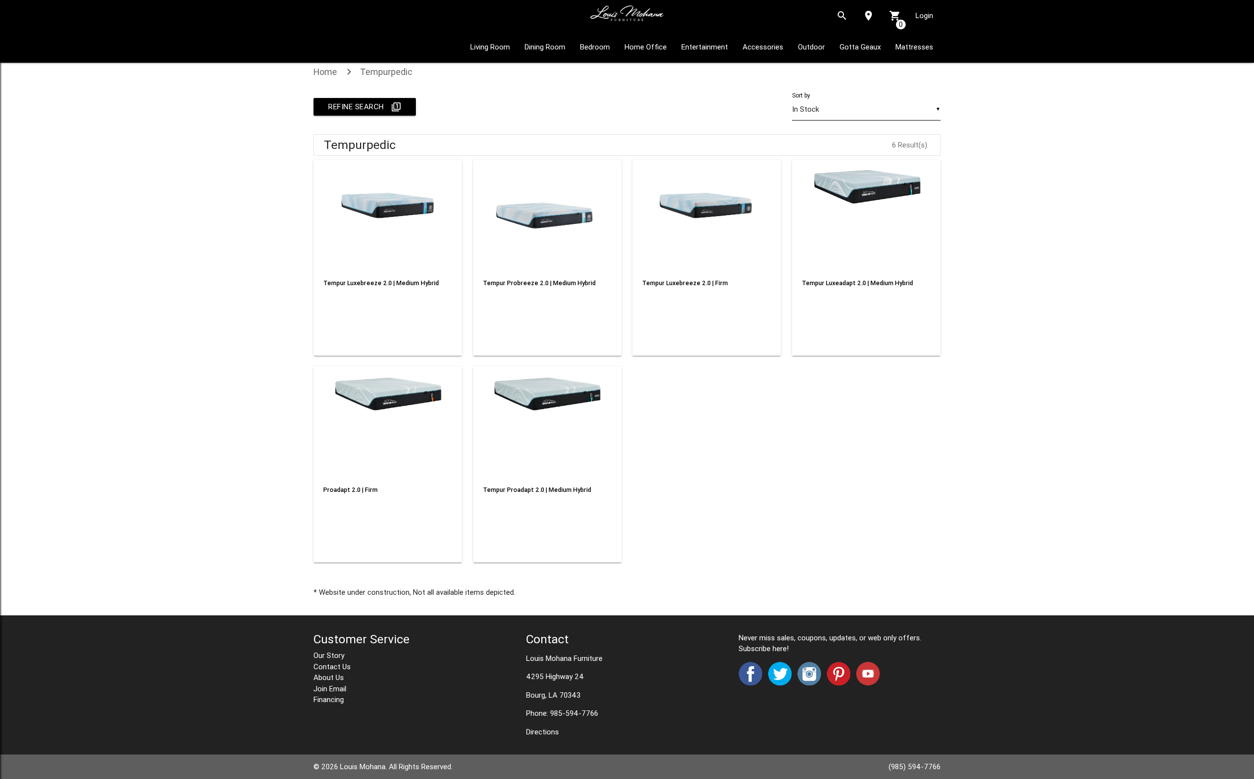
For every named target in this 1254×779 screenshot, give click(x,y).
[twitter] (780, 682)
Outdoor (811, 46)
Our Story (329, 655)
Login (924, 15)
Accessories (763, 46)
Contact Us (332, 666)
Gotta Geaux (860, 46)
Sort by (801, 95)
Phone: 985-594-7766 (562, 713)
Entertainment (704, 46)
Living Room (490, 46)
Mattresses (914, 46)
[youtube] (866, 682)
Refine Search (364, 107)
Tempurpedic (386, 71)
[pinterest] (837, 682)
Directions (542, 731)
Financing (329, 699)
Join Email (330, 688)
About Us (329, 677)
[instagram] (807, 682)
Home (325, 71)
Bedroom (595, 46)
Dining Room (545, 46)
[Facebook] (752, 682)
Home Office (646, 46)
